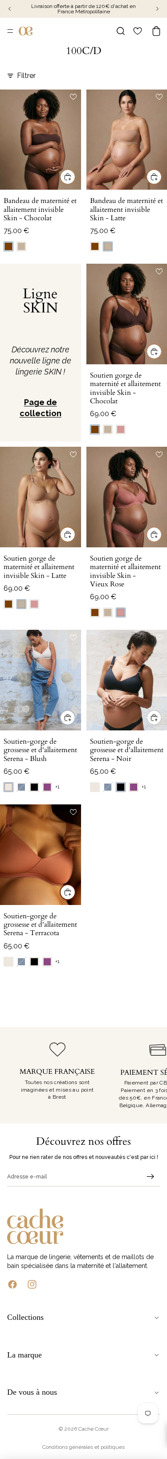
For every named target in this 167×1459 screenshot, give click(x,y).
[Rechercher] (120, 31)
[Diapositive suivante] (150, 1075)
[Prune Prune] (47, 787)
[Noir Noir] (34, 787)
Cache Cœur (93, 1429)
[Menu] (10, 31)
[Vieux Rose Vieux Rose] (121, 429)
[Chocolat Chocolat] (8, 246)
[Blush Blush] (8, 787)
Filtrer (26, 75)
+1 (57, 787)
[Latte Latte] (21, 246)
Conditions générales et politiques (83, 1447)
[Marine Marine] (21, 787)
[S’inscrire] (150, 1176)
